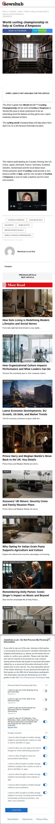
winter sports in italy (14, 230)
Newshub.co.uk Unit (26, 251)
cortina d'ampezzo (16, 220)
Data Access (27, 819)
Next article (27, 277)
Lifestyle (12, 11)
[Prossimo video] (30, 206)
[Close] (50, 640)
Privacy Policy (42, 819)
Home (5, 11)
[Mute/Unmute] (14, 206)
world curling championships (18, 235)
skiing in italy (24, 225)
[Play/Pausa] (11, 206)
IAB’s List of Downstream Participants (30, 677)
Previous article (27, 275)
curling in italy (36, 220)
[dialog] (27, 729)
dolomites (9, 225)
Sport (20, 11)
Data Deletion (13, 819)
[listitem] (27, 685)
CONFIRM (16, 810)
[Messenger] (49, 31)
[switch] (45, 691)
